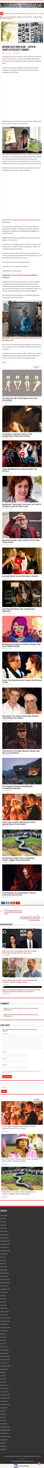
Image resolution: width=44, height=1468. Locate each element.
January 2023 (4, 1353)
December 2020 (5, 1427)
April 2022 (3, 1382)
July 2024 (3, 1295)
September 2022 (5, 1366)
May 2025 (3, 1263)
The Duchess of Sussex (9, 56)
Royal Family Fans (16, 1456)
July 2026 (3, 1218)
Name (4, 1052)
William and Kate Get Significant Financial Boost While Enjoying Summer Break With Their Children (21, 991)
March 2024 (3, 1308)
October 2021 (4, 1401)
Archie (21, 59)
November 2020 (5, 1430)
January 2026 (4, 1238)
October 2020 (4, 1433)
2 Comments (7, 53)
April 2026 (3, 1228)
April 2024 (3, 1305)
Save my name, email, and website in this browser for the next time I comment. (21, 1071)
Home (3, 17)
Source (4, 362)
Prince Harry (7, 59)
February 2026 (4, 1234)
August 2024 (4, 1292)
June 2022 (3, 1375)
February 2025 (4, 1273)
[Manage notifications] (39, 1463)
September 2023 (5, 1327)
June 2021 (3, 1414)
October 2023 (4, 1324)
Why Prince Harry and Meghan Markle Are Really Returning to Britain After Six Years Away (19, 952)
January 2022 (4, 1391)
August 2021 (4, 1407)
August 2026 (4, 1215)
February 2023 (4, 1350)
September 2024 (5, 1289)
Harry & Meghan (11, 17)
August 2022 (4, 1369)
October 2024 (4, 1286)
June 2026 (3, 1222)
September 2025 (5, 1250)
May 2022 (3, 1379)
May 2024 (3, 1302)
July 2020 (3, 1443)
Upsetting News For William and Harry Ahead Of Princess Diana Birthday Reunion (30, 918)
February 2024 (4, 1311)
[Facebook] (23, 1459)
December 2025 (5, 1241)
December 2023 (5, 1318)
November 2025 (5, 1244)
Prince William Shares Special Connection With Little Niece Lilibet (13, 912)
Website (4, 1065)
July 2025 (3, 1257)
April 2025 (3, 1266)
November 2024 (5, 1283)
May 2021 (3, 1417)
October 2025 (4, 1247)
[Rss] (21, 1459)
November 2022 (5, 1359)
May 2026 (3, 1225)
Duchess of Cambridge (25, 295)
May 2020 (3, 1449)
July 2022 (3, 1372)
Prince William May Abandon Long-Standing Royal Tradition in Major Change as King (19, 981)
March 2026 (3, 1231)
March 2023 (3, 1347)
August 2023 (4, 1331)
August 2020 (4, 1440)
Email (4, 1058)
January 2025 (4, 1276)
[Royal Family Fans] (22, 4)
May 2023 (3, 1340)
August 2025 (4, 1254)
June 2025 (3, 1260)
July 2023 (3, 1334)
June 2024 (3, 1299)
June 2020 (3, 1446)
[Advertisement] (22, 97)
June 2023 (3, 1337)
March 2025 (3, 1270)
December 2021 (5, 1395)
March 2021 (3, 1423)
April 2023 (3, 1343)
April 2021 (3, 1420)
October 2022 (4, 1363)
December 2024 (5, 1279)
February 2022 (4, 1388)
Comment (5, 1033)
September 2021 (5, 1404)
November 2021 (5, 1398)
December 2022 (5, 1356)
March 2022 (3, 1385)
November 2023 (5, 1321)
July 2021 (3, 1411)
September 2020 (5, 1436)
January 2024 (4, 1315)
